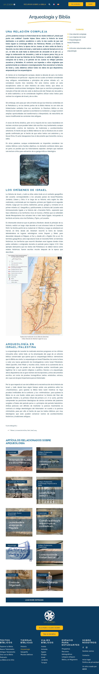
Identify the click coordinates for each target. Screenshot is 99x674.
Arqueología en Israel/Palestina (74, 41)
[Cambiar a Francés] (54, 4)
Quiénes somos (88, 651)
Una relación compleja (77, 34)
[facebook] (83, 647)
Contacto (85, 655)
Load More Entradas (34, 600)
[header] (9, 4)
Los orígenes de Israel (77, 37)
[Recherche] (49, 4)
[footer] (49, 611)
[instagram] (86, 647)
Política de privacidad (90, 662)
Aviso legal (86, 660)
